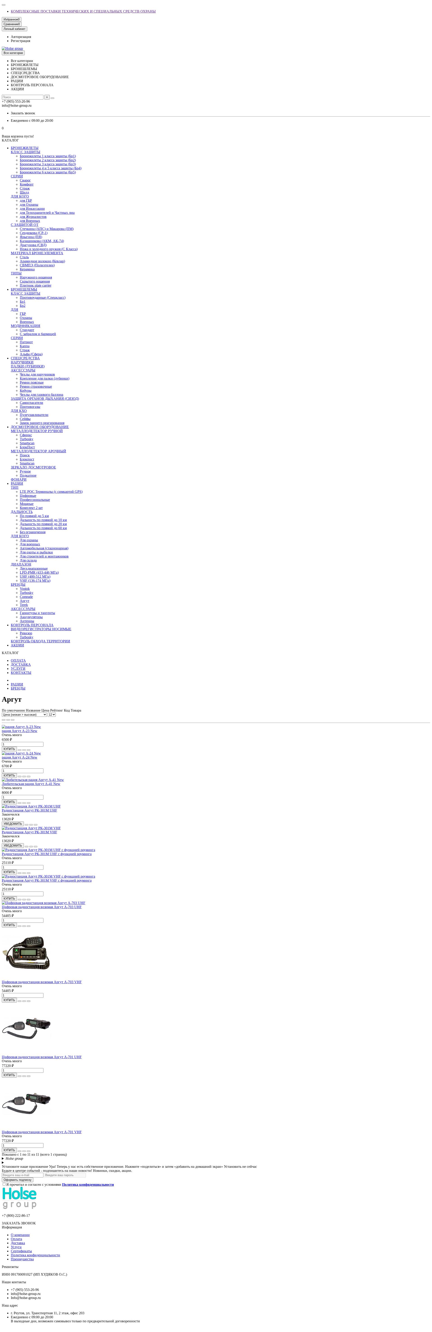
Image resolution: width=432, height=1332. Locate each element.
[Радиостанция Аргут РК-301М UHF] (31, 806)
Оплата (16, 1239)
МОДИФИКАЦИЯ (25, 326)
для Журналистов (33, 217)
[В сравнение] (28, 750)
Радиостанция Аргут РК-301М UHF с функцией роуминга (47, 854)
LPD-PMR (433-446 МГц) (39, 572)
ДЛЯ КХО (19, 411)
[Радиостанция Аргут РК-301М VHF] (31, 828)
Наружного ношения (36, 277)
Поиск (25, 455)
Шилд (24, 192)
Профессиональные (35, 500)
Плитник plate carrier (35, 285)
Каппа (24, 346)
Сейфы (25, 419)
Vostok (25, 589)
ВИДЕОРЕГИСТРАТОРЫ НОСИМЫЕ (41, 629)
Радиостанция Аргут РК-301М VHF (29, 832)
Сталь (24, 257)
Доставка (18, 1243)
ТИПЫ (16, 273)
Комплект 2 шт (31, 508)
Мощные (27, 504)
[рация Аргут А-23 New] (21, 727)
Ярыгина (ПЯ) (31, 237)
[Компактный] (12, 720)
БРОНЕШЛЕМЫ (24, 289)
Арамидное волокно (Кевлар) (42, 261)
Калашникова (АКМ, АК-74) (42, 241)
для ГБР (26, 200)
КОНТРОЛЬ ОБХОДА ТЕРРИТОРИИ (40, 641)
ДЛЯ (14, 310)
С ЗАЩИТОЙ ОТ (24, 225)
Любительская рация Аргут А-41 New (31, 784)
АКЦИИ (17, 645)
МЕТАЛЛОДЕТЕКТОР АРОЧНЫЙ (38, 451)
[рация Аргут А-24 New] (21, 753)
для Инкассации (32, 208)
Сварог (25, 180)
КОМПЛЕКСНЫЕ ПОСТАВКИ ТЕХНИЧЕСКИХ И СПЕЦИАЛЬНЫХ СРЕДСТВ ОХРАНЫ (83, 11)
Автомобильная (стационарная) (44, 548)
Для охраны (29, 540)
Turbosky (26, 439)
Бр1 (22, 301)
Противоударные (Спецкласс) (42, 297)
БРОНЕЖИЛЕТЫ (24, 148)
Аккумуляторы (31, 617)
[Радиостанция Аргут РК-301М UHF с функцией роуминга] (48, 850)
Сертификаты (21, 1251)
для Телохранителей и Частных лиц (47, 213)
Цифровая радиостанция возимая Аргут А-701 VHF (42, 1132)
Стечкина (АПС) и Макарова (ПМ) (47, 229)
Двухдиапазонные (34, 568)
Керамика (27, 269)
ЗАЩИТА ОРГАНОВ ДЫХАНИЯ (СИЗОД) (45, 398)
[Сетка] (3, 720)
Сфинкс (26, 435)
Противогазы (30, 407)
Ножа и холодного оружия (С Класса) (49, 249)
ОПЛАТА (18, 660)
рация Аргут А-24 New (19, 757)
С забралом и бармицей (38, 334)
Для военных (30, 544)
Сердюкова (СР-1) (33, 233)
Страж (25, 188)
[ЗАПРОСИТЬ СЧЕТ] (19, 750)
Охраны (26, 318)
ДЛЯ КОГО (20, 196)
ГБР (23, 314)
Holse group (14, 1158)
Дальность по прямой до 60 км (43, 528)
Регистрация (20, 41)
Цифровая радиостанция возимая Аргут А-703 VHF (42, 982)
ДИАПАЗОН (21, 564)
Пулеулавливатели (34, 415)
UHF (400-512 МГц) (35, 576)
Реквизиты (10, 1267)
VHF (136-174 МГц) (35, 580)
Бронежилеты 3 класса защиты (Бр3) (48, 164)
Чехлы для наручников (37, 374)
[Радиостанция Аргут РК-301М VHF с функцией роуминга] (48, 876)
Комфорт (27, 184)
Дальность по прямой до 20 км (43, 524)
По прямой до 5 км (34, 516)
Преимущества (22, 1259)
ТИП (14, 487)
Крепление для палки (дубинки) (44, 378)
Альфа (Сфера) (31, 354)
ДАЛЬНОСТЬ (22, 512)
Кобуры (26, 390)
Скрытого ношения (35, 281)
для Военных (30, 221)
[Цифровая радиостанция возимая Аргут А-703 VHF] (26, 978)
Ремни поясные (32, 382)
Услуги (16, 1247)
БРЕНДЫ (18, 584)
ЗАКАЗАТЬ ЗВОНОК (19, 1223)
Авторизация (21, 37)
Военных (27, 322)
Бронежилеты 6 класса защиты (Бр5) (48, 172)
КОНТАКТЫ (21, 673)
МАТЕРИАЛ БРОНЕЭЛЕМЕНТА (37, 253)
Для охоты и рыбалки (36, 552)
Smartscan (27, 443)
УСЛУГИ (18, 668)
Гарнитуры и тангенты (37, 613)
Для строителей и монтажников (44, 556)
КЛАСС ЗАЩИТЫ (25, 152)
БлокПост (27, 447)
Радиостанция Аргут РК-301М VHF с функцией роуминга (47, 880)
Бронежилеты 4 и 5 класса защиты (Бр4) (50, 168)
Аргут (24, 601)
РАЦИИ (17, 483)
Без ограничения (32, 532)
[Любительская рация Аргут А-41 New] (33, 780)
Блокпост (27, 459)
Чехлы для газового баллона (41, 394)
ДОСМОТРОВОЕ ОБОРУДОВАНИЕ (40, 427)
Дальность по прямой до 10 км (43, 520)
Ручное (25, 471)
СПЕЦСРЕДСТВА (25, 358)
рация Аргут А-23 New (19, 731)
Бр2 (22, 306)
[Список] (8, 720)
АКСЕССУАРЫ (23, 370)
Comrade (26, 597)
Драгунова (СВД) (33, 245)
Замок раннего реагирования (42, 423)
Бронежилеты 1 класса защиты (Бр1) (48, 156)
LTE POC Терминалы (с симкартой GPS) (51, 491)
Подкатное (28, 475)
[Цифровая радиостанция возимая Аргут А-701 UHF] (26, 1053)
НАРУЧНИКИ (22, 362)
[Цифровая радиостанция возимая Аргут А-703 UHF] (43, 903)
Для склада (28, 560)
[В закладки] (24, 750)
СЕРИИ (17, 176)
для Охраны (29, 204)
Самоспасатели (31, 403)
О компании (20, 1235)
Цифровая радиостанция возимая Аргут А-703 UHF (42, 907)
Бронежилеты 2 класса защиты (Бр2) (48, 160)
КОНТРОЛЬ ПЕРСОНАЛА (32, 625)
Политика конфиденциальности (35, 1255)
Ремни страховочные (36, 386)
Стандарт (27, 330)
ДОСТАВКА (21, 664)
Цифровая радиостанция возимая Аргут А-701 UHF (42, 1057)
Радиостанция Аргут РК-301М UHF (29, 810)
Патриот (26, 342)
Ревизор (26, 633)
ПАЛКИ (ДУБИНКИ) (28, 366)
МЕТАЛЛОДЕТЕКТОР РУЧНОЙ (37, 431)
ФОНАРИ (19, 479)
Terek (24, 605)
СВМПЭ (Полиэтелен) (37, 265)
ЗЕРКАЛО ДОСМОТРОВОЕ (33, 467)
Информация (12, 1227)
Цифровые (28, 496)
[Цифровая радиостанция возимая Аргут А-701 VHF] (26, 1128)
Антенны (27, 621)
